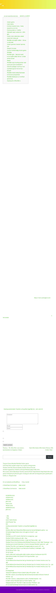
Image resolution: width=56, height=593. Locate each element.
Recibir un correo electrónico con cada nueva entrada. (18, 441)
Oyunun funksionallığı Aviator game (16, 50)
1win (37, 409)
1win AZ (40, 409)
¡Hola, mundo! (25, 482)
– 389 (7, 516)
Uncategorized (10, 570)
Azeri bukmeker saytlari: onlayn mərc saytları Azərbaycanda (19, 465)
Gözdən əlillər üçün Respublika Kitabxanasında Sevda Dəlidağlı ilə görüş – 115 (27, 530)
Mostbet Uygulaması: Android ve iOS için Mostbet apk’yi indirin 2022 (21, 469)
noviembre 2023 (10, 495)
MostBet (9, 52)
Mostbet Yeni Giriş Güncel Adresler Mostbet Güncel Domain (19, 467)
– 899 (7, 518)
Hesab (9, 60)
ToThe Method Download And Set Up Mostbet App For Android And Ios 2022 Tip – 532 (29, 564)
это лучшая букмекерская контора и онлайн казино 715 (21, 584)
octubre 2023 (9, 497)
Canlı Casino (10, 24)
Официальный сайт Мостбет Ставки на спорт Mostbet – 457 (23, 582)
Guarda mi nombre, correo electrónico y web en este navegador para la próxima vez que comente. (27, 434)
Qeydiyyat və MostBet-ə (13, 80)
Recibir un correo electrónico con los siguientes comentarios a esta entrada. (24, 438)
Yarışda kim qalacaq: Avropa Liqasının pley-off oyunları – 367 (22, 572)
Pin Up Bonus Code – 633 (13, 550)
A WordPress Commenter (10, 485)
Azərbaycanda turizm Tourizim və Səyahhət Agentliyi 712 (19, 409)
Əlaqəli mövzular (11, 48)
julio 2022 (8, 501)
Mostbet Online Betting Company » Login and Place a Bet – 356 (23, 540)
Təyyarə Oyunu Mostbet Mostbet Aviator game (16, 463)
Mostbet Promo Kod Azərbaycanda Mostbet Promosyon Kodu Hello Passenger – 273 (29, 542)
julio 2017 (8, 509)
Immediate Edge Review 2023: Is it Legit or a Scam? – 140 (21, 532)
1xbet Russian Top (11, 522)
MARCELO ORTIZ (25, 16)
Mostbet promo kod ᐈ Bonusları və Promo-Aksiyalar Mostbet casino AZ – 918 (27, 544)
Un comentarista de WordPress (11, 482)
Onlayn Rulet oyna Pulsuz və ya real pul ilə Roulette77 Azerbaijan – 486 (25, 548)
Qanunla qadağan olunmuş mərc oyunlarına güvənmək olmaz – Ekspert (16, 68)
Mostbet (8, 534)
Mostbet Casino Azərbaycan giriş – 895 (16, 538)
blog (7, 528)
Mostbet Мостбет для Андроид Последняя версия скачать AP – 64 (24, 546)
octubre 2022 (9, 499)
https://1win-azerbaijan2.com (42, 298)
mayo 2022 (9, 503)
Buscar (5, 453)
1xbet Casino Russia (11, 520)
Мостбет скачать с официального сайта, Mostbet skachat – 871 (23, 578)
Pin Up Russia (9, 552)
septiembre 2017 (10, 507)
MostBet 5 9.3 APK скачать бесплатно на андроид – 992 (21, 536)
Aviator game (10, 22)
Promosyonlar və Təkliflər (14, 30)
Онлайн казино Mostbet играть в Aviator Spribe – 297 (20, 580)
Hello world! (22, 485)
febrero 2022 (9, 505)
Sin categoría (9, 558)
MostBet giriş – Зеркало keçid (15, 54)
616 (7, 524)
